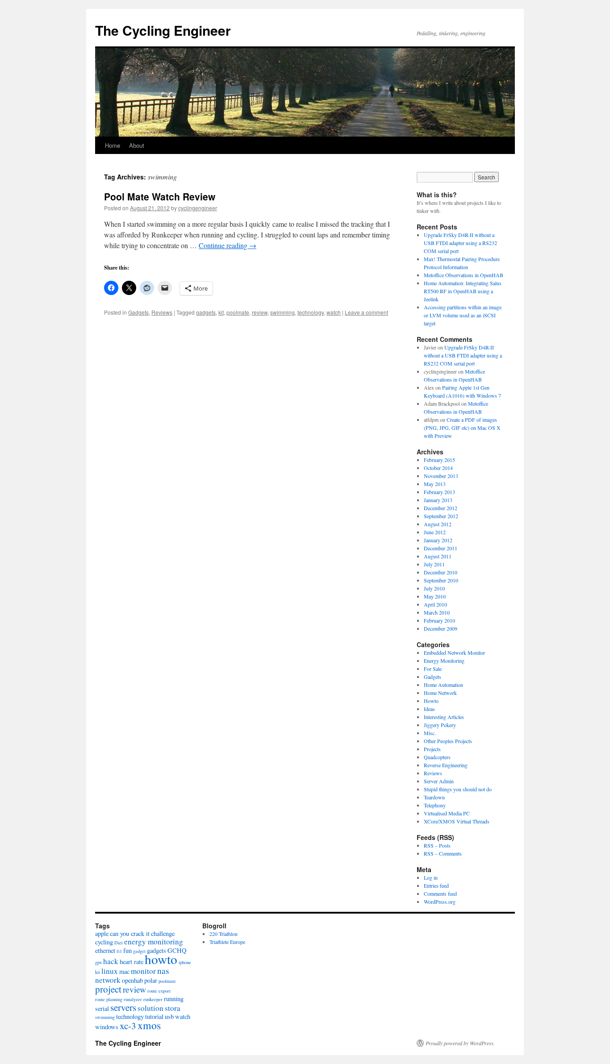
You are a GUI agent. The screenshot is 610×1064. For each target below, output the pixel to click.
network (108, 980)
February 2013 (439, 491)
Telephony (435, 805)
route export (159, 991)
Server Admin (439, 781)
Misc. (430, 732)
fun (127, 950)
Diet (118, 942)
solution (150, 1008)
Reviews (161, 312)
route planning (108, 999)
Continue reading (227, 245)
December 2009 (440, 628)
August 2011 (437, 556)
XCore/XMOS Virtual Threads (456, 821)
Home (112, 145)
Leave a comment (366, 312)
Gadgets (138, 312)
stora (172, 1008)
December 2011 (440, 548)
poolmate (237, 312)
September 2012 (441, 516)
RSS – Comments (443, 853)
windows (106, 1026)
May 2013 (435, 483)
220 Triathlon (223, 933)
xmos (149, 1025)
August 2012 (437, 524)
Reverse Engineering (446, 765)
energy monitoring (153, 941)
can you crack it (130, 933)
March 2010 (437, 612)
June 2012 (435, 532)
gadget (139, 951)
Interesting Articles (444, 716)
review (259, 312)
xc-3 (128, 1025)
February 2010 (439, 620)
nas (163, 970)
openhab (132, 980)
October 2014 (438, 467)
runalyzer (133, 999)
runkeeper (153, 999)
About (136, 145)
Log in (431, 877)
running (174, 998)
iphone (185, 962)
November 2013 (441, 475)
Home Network (440, 692)
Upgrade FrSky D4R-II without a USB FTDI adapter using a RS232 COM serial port (460, 242)
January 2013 (438, 499)
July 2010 (434, 588)
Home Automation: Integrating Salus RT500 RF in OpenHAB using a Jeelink (462, 291)
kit (221, 312)
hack (110, 961)
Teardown (434, 797)
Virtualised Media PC (447, 813)
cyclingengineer (197, 208)
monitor (143, 971)
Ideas (429, 708)
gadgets (206, 312)
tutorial (154, 1016)
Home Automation (443, 684)
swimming (282, 312)
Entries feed (436, 885)
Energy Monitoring (444, 660)
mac (124, 971)
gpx (98, 962)
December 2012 (440, 507)
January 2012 (438, 540)
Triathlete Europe (227, 941)
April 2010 (435, 604)
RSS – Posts (437, 845)
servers (123, 1007)
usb (169, 1016)
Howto (431, 700)
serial (102, 1008)
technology (310, 312)
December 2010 (440, 572)
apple (102, 933)
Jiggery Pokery (440, 724)
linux (109, 971)
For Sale (433, 668)
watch (333, 312)
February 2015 (439, 459)
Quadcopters (437, 757)
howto (161, 959)
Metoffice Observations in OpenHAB (463, 274)
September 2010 (441, 580)
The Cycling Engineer (163, 30)
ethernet (105, 950)
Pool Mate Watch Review (159, 196)
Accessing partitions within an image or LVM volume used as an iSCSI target (462, 315)
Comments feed (440, 893)
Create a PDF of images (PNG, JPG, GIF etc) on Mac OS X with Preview (462, 427)
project (108, 989)
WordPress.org (439, 901)
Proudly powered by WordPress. (460, 1043)
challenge (163, 933)
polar (150, 980)
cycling (104, 942)
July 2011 (434, 564)
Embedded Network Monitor (454, 652)
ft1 (119, 951)
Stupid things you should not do (458, 789)
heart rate (131, 961)
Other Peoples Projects (448, 740)
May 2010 (435, 596)
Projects (432, 748)
